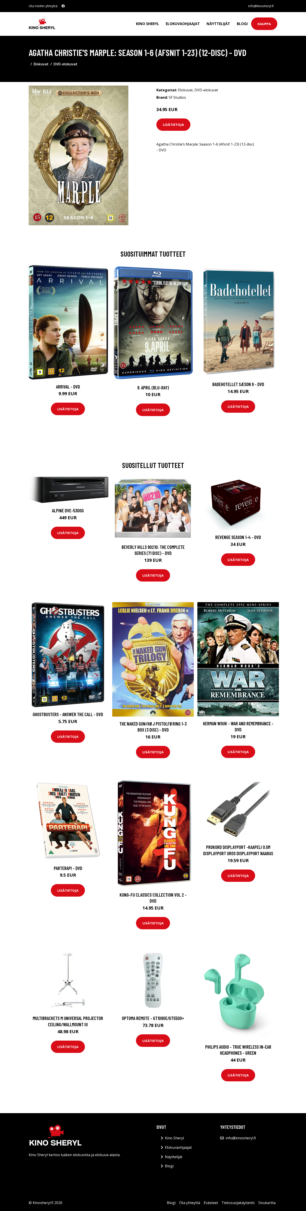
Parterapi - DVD (68, 868)
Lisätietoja (173, 124)
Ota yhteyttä (189, 1202)
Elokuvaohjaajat (183, 23)
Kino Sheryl (147, 23)
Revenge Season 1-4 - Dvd (238, 537)
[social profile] (63, 6)
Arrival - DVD (68, 386)
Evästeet (211, 1202)
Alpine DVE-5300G (68, 510)
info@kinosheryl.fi (261, 6)
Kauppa (264, 23)
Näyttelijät (218, 23)
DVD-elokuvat (66, 64)
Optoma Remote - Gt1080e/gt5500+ (153, 1018)
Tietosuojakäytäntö (238, 1202)
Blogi (242, 23)
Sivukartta (267, 1202)
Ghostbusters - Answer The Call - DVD (68, 714)
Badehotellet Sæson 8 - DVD (238, 384)
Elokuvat (41, 64)
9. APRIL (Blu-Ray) (153, 387)
